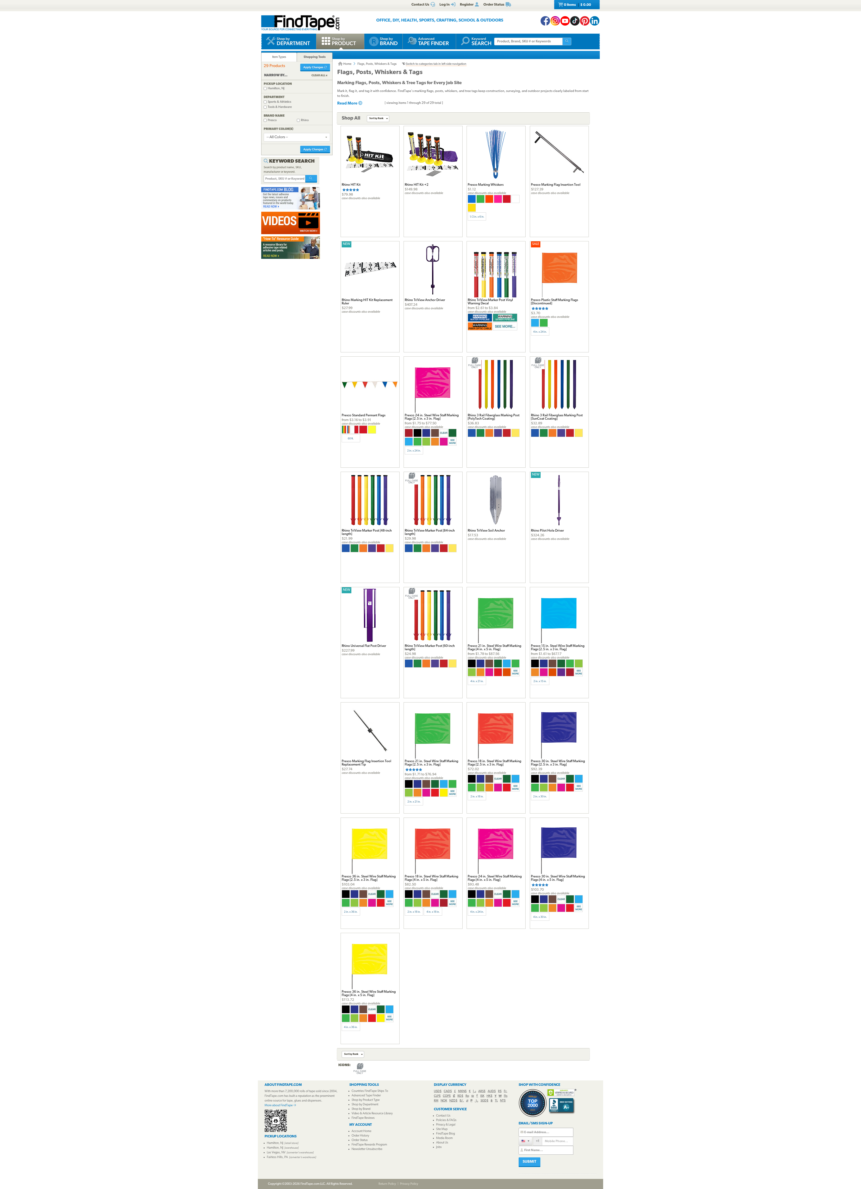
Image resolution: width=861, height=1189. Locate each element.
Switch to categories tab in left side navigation (436, 64)
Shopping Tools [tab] (315, 57)
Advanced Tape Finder (366, 1095)
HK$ (489, 1096)
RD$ (460, 1096)
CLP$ (437, 1096)
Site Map (442, 1129)
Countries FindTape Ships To (370, 1091)
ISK (482, 1096)
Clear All (318, 75)
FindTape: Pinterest (584, 21)
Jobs (439, 1147)
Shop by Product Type (366, 1100)
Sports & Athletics (279, 102)
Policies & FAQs (446, 1120)
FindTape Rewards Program (369, 1144)
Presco (272, 120)
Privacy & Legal (445, 1124)
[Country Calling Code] (525, 1141)
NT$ (503, 1100)
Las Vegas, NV (276, 1152)
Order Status (360, 1140)
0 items (577, 5)
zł (467, 1100)
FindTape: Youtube (565, 21)
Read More (347, 104)
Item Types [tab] (279, 57)
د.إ (474, 1091)
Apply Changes (313, 67)
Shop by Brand (361, 1109)
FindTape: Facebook (545, 21)
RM (436, 1100)
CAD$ (448, 1091)
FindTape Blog (445, 1133)
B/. (462, 1100)
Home (347, 64)
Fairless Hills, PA (277, 1157)
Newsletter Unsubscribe (367, 1149)
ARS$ (481, 1091)
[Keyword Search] (311, 179)
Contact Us (443, 1115)
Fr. (505, 1091)
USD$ (437, 1091)
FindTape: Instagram (555, 21)
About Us (442, 1142)
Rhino (305, 120)
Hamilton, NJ (276, 88)
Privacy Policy (409, 1184)
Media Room (444, 1138)
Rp (467, 1096)
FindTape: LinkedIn (594, 21)
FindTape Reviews (363, 1118)
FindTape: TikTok (575, 21)
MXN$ (462, 1091)
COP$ (447, 1096)
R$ (500, 1091)
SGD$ (484, 1100)
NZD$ (453, 1100)
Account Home (361, 1131)
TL (496, 1100)
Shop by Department (365, 1104)
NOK (444, 1100)
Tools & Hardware (280, 107)
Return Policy (387, 1184)
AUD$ (492, 1091)
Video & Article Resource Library (372, 1113)
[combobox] (297, 137)
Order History (360, 1135)
